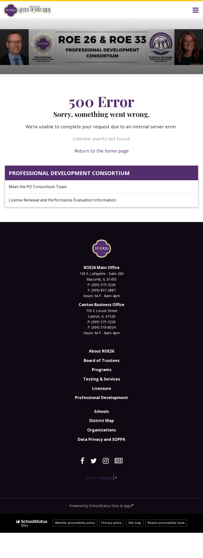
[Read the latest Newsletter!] (119, 460)
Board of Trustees (102, 360)
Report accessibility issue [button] (166, 523)
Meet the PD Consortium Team (38, 186)
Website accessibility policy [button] (75, 523)
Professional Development (101, 397)
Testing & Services (101, 379)
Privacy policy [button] (112, 523)
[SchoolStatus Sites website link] (32, 523)
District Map (101, 420)
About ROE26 (101, 351)
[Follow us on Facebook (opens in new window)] (82, 460)
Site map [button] (134, 523)
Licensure (101, 388)
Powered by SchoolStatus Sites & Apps (101, 505)
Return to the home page (102, 151)
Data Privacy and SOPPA (101, 439)
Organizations (101, 430)
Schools (101, 411)
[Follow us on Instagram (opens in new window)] (106, 460)
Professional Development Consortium (69, 173)
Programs (101, 369)
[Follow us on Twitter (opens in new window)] (93, 460)
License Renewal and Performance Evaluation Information (62, 200)
